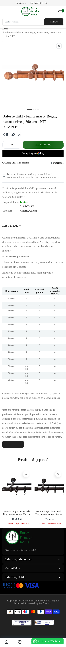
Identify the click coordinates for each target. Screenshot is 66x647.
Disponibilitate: (10, 202)
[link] (26, 474)
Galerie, (24, 210)
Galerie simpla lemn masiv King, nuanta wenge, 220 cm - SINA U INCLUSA (17, 513)
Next (60, 497)
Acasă (5, 28)
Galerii (33, 210)
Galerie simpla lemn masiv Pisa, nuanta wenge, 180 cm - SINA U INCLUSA (49, 513)
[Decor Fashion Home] (32, 12)
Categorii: (7, 210)
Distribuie (58, 162)
